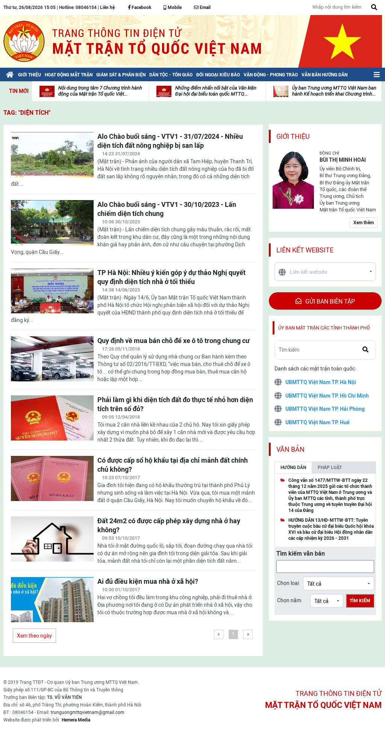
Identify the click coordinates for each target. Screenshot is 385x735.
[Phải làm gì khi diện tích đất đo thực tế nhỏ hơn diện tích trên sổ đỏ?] (52, 422)
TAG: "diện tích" (26, 112)
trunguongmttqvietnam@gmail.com (87, 712)
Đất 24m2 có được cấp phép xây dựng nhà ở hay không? (168, 525)
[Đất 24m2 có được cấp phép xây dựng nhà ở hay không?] (52, 544)
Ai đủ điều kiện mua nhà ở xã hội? (147, 581)
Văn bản (290, 449)
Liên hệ (107, 7)
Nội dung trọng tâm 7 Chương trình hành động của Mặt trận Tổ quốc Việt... (100, 91)
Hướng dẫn (293, 467)
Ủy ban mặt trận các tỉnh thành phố (324, 328)
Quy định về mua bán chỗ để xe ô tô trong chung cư (173, 341)
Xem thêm (363, 222)
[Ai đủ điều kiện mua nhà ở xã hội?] (52, 604)
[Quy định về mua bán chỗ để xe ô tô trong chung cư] (52, 363)
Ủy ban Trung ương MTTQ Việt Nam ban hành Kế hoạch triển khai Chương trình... (334, 91)
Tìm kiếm (360, 600)
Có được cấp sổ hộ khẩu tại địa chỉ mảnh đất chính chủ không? (172, 464)
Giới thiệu (293, 136)
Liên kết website (304, 250)
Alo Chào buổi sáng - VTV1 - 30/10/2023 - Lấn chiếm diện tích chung (166, 208)
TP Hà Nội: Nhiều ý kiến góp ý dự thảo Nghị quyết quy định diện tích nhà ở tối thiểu (171, 277)
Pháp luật (330, 467)
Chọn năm (289, 600)
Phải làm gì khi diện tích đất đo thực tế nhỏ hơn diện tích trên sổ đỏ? (175, 404)
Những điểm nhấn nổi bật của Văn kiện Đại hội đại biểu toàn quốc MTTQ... (215, 91)
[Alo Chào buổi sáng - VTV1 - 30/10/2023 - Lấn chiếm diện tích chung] (52, 227)
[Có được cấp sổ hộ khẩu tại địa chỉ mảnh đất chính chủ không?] (52, 483)
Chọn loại (288, 583)
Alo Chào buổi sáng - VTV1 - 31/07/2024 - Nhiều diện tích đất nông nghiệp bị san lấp (170, 140)
